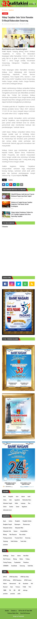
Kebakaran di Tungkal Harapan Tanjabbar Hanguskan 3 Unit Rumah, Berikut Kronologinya (21, 204)
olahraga (25, 590)
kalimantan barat (7, 510)
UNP (19, 590)
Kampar (15, 531)
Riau (29, 503)
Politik (24, 587)
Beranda (4, 10)
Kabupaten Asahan (7, 528)
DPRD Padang (6, 580)
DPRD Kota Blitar (13, 577)
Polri (30, 587)
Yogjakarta (24, 506)
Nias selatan (22, 534)
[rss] (32, 284)
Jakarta (23, 496)
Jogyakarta (17, 500)
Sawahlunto (14, 566)
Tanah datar (23, 541)
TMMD (4, 590)
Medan (21, 559)
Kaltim (16, 503)
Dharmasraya (26, 524)
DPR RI (5, 577)
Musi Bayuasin (13, 534)
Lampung (23, 503)
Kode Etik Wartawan (25, 613)
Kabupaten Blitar (19, 528)
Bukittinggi (5, 555)
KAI (19, 583)
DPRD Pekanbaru (17, 580)
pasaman (5, 544)
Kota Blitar (26, 555)
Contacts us (14, 610)
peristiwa (5, 593)
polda (19, 593)
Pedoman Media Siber (13, 613)
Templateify (21, 616)
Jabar (17, 496)
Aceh (4, 496)
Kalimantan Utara (27, 500)
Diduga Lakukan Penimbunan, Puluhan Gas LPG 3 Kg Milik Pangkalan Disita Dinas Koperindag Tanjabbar (22, 214)
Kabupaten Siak (7, 531)
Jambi (29, 496)
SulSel (4, 506)
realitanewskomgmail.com (11, 24)
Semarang (27, 538)
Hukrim (5, 583)
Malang (5, 534)
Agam (4, 521)
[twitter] (18, 284)
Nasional (5, 587)
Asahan (10, 521)
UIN (14, 590)
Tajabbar (11, 10)
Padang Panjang (7, 562)
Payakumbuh (17, 562)
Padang (27, 559)
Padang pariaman (7, 538)
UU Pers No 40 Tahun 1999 (25, 610)
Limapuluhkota (23, 531)
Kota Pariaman (6, 559)
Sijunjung (5, 541)
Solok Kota (30, 566)
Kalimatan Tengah (7, 503)
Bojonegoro (17, 524)
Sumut (17, 506)
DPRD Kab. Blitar (25, 577)
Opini (11, 587)
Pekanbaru (26, 562)
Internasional (12, 583)
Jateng (4, 500)
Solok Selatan (14, 541)
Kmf (32, 583)
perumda (12, 593)
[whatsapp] (25, 284)
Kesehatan (25, 583)
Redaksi (7, 610)
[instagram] (11, 284)
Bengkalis (17, 521)
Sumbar (11, 506)
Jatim (10, 500)
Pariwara (18, 587)
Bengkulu (10, 496)
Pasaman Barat (18, 538)
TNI (10, 590)
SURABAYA (5, 566)
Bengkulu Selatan (27, 521)
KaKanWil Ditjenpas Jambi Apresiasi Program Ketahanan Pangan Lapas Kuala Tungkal (22, 195)
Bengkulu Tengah (7, 524)
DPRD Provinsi (27, 580)
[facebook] (5, 284)
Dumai (12, 555)
